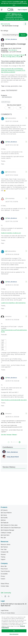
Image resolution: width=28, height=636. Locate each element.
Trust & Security (5, 571)
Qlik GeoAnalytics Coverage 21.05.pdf (13, 55)
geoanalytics (14, 86)
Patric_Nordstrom (12, 50)
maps (20, 86)
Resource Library (5, 544)
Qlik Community (5, 24)
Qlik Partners (4, 547)
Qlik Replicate (4, 522)
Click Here (3, 434)
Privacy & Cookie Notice (8, 613)
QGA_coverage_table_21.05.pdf (11, 56)
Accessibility (4, 574)
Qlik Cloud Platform (6, 512)
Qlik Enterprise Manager (7, 530)
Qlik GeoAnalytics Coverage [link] (10, 25)
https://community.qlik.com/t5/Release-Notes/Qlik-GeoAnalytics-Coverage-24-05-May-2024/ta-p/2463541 (13, 70)
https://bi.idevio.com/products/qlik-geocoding (14, 400)
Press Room (4, 569)
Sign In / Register (22, 9)
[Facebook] (8, 596)
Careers (3, 578)
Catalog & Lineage (6, 532)
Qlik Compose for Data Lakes (9, 525)
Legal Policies (4, 610)
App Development (11, 90)
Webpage (14, 434)
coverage (7, 86)
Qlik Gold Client (5, 535)
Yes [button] (9, 107)
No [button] (20, 107)
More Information (14, 634)
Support (3, 559)
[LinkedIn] (5, 596)
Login (21, 1)
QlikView (3, 520)
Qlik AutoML (4, 517)
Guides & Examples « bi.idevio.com (11, 233)
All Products (4, 510)
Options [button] (25, 23)
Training (3, 557)
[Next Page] (19, 442)
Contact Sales (5, 586)
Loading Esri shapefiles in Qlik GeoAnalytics (13, 303)
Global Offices (5, 583)
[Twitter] (2, 596)
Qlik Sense (4, 515)
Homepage (9, 434)
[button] (26, 39)
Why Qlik (3, 537)
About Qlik (4, 566)
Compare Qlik (4, 552)
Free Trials (4, 549)
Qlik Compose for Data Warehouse (11, 527)
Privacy (3, 576)
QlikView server (16, 14)
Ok (14, 630)
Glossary (3, 554)
